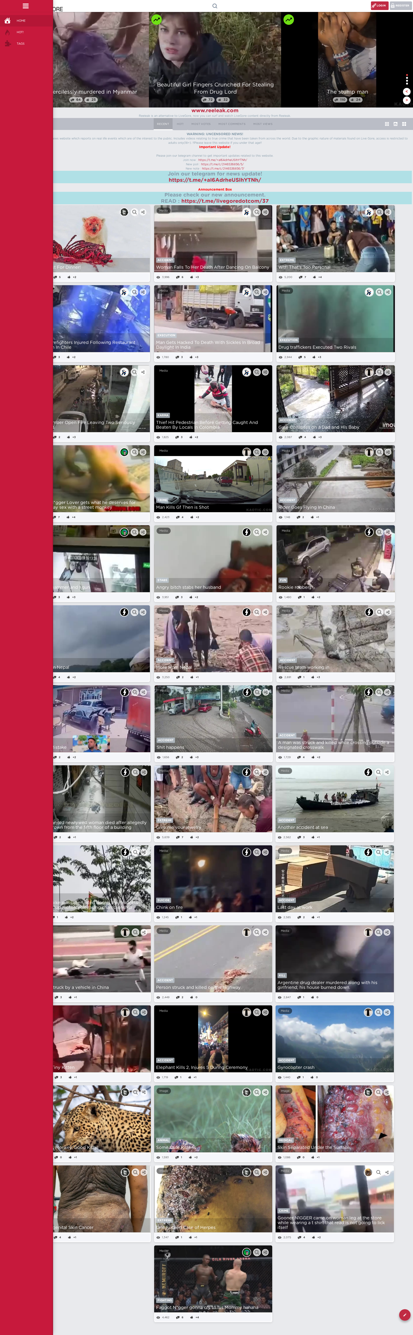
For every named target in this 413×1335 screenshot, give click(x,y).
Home (21, 20)
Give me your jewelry (178, 828)
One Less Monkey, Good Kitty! (66, 1148)
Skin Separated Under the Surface (313, 1148)
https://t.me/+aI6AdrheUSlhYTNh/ (222, 160)
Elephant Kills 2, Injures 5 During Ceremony (202, 1068)
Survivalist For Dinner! (57, 267)
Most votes (201, 124)
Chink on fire (169, 908)
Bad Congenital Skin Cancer (63, 1228)
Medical (285, 1140)
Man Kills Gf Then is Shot (182, 507)
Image (163, 1090)
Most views (263, 124)
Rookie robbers (294, 587)
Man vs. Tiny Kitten (54, 1068)
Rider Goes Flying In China (306, 507)
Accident (165, 260)
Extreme (287, 260)
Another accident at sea (302, 828)
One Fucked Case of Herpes (186, 1228)
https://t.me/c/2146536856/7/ (223, 168)
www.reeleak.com (215, 110)
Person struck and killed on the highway (198, 988)
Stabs (162, 580)
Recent (163, 124)
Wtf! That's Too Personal (304, 267)
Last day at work (294, 908)
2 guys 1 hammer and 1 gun (61, 587)
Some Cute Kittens (176, 1148)
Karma (163, 415)
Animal (163, 1140)
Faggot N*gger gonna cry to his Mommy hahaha (207, 1308)
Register (402, 5)
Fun (283, 580)
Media (163, 210)
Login (381, 5)
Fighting (165, 1300)
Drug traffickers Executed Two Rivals (317, 347)
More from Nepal (174, 667)
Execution (166, 335)
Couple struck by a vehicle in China (71, 988)
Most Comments (231, 124)
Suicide (164, 900)
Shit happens (170, 747)
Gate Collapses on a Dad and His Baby (318, 427)
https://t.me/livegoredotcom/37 (225, 201)
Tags (21, 43)
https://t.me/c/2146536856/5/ (222, 164)
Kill (282, 975)
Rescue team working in (303, 667)
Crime (162, 500)
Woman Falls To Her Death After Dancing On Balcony (212, 267)
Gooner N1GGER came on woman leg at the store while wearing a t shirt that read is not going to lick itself (331, 1223)
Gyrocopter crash (296, 1068)
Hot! (20, 32)
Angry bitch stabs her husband (188, 587)
